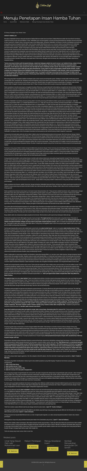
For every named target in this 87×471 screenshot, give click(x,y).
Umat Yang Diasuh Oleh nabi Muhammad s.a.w (13, 443)
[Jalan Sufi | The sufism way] (43, 5)
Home (5, 22)
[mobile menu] (1, 12)
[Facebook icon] (43, 465)
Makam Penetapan (33, 441)
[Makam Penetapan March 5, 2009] (85, 464)
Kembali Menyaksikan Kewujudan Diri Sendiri (71, 444)
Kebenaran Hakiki (24, 22)
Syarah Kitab (13, 22)
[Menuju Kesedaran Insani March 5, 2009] (1, 464)
